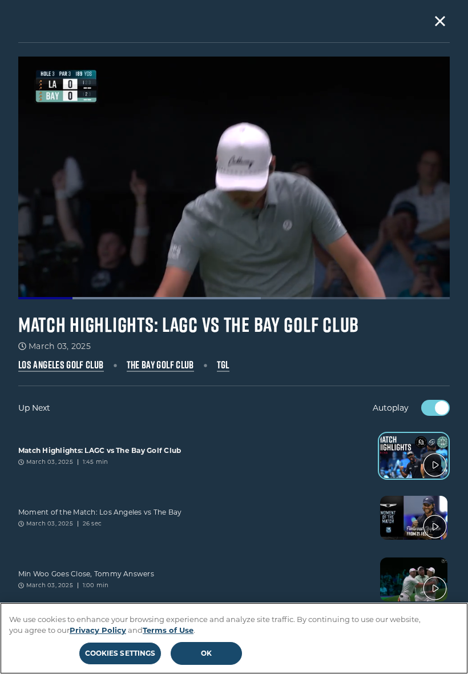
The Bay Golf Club (160, 365)
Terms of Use (168, 630)
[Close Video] (440, 21)
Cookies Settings (120, 653)
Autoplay (391, 408)
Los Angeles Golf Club (61, 365)
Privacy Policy (98, 630)
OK (206, 653)
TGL (223, 365)
